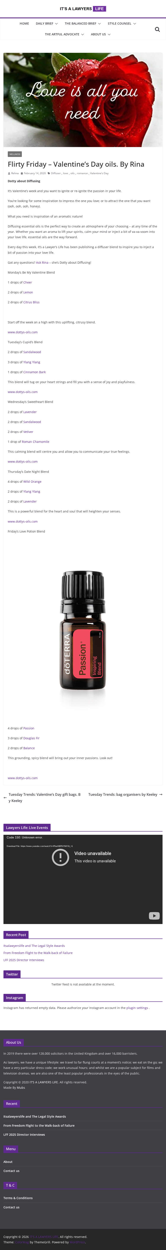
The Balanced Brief (80, 23)
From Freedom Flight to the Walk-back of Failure (38, 953)
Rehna (15, 173)
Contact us (11, 1171)
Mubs (21, 1088)
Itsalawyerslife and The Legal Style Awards (34, 946)
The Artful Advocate (62, 34)
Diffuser (56, 173)
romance (82, 173)
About (8, 1162)
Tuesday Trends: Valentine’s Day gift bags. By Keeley (45, 797)
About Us (98, 34)
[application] (83, 879)
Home (24, 23)
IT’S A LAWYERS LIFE (44, 1082)
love (65, 173)
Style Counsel (119, 23)
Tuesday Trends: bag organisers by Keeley (122, 794)
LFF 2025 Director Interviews (23, 960)
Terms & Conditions (18, 1198)
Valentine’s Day (99, 173)
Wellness (15, 154)
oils (72, 173)
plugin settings (137, 1008)
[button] (55, 23)
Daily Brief (44, 23)
